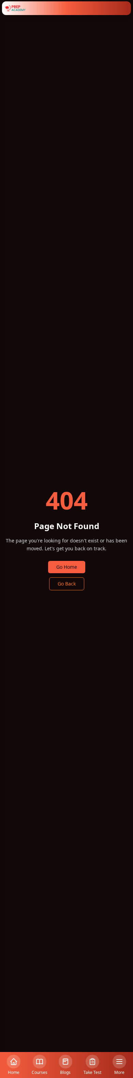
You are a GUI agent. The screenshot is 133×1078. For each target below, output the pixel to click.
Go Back (67, 583)
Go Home (66, 567)
